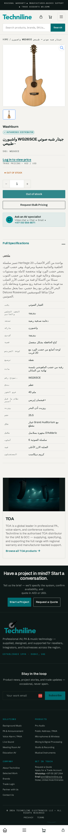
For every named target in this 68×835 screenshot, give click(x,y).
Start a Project (19, 602)
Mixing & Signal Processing (48, 741)
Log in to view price (17, 159)
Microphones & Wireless (47, 736)
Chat (32, 220)
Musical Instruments (45, 752)
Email (41, 220)
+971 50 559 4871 (25, 222)
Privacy (29, 817)
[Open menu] (61, 17)
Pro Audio (40, 725)
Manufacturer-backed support (46, 3)
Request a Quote (47, 602)
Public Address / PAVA (46, 731)
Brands (6, 778)
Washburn (10, 126)
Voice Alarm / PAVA (12, 736)
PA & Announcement (13, 731)
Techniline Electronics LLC (34, 810)
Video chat (20, 220)
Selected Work (10, 773)
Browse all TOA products (21, 551)
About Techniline (11, 767)
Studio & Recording (44, 747)
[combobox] (34, 28)
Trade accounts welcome (36, 7)
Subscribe (55, 695)
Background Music (12, 725)
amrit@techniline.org (51, 776)
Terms (40, 817)
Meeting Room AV (11, 747)
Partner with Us (10, 789)
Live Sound (8, 741)
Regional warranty (15, 3)
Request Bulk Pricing (34, 204)
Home (5, 39)
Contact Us (8, 795)
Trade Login (9, 784)
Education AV (9, 752)
